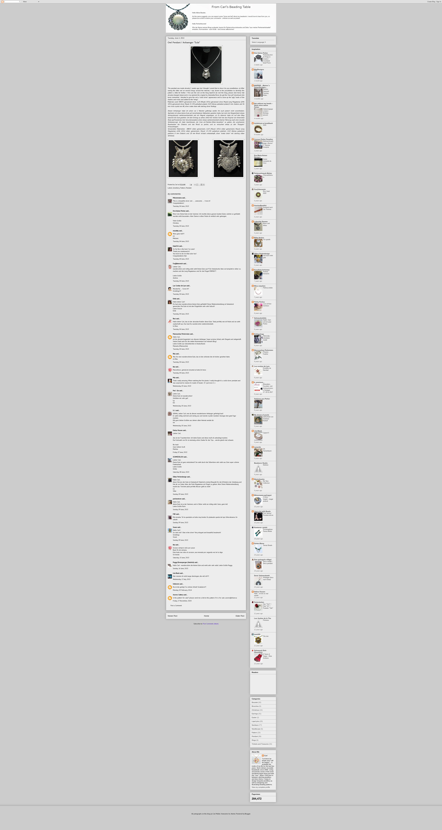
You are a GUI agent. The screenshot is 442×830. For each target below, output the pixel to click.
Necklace (255, 725)
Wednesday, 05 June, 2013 (182, 386)
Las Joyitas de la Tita (262, 618)
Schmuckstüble (260, 318)
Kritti (174, 299)
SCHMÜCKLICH (178, 457)
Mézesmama (177, 198)
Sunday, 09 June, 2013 (180, 494)
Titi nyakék (266, 239)
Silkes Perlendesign (179, 477)
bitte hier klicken (212, 118)
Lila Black (176, 573)
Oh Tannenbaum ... (267, 451)
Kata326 (176, 246)
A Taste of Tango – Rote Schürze (267, 656)
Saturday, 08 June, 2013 (181, 472)
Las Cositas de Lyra (179, 286)
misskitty (176, 231)
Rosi (174, 319)
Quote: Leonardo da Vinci (267, 161)
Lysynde (257, 447)
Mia (174, 378)
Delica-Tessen (177, 430)
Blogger (247, 814)
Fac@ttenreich (178, 263)
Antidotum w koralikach (263, 123)
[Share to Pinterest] (204, 184)
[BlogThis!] (197, 184)
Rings (254, 740)
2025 (264, 125)
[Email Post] (190, 184)
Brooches (255, 706)
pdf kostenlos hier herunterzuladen (184, 120)
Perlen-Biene (259, 543)
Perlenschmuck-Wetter (263, 173)
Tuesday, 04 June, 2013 (181, 206)
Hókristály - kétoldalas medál (267, 338)
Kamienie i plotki (260, 527)
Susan (175, 527)
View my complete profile (261, 787)
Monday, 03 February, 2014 (182, 590)
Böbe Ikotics (259, 238)
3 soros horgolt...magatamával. (268, 499)
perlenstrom (177, 499)
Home (206, 616)
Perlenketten (259, 602)
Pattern (182, 188)
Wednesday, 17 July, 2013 (181, 579)
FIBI (174, 514)
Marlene (265, 465)
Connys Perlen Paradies (263, 139)
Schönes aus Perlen (262, 399)
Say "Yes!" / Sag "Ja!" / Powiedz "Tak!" (268, 606)
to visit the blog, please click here (228, 93)
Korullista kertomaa (261, 270)
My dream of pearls (261, 415)
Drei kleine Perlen (179, 211)
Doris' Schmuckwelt (262, 575)
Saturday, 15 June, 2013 (181, 558)
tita (174, 367)
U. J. (174, 410)
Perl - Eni (176, 391)
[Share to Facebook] (201, 184)
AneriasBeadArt (260, 205)
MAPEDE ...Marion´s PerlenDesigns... (262, 86)
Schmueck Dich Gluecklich (260, 651)
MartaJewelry (259, 479)
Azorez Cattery (178, 595)
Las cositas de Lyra (261, 366)
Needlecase (256, 729)
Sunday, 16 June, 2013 (180, 568)
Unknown (176, 584)
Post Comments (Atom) (210, 624)
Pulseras (266, 620)
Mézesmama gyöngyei (263, 495)
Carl (265, 756)
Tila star (265, 636)
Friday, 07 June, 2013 (180, 452)
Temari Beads (267, 545)
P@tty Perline (259, 302)
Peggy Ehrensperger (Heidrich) (183, 562)
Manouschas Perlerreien (181, 334)
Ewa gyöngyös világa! (263, 559)
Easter (254, 717)
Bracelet (255, 702)
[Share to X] (199, 184)
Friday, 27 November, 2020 (182, 601)
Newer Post (172, 616)
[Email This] (195, 184)
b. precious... (259, 382)
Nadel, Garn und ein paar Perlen (267, 322)
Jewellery (176, 188)
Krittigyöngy (259, 334)
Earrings (255, 714)
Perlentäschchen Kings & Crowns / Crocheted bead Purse (268, 59)
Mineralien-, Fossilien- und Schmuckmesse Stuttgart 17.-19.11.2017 (268, 388)
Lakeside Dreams (261, 221)
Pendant (188, 188)
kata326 (257, 634)
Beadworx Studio (261, 463)
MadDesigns (259, 69)
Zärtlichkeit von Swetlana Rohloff (268, 419)
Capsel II (266, 433)
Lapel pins (255, 721)
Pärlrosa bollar (268, 288)
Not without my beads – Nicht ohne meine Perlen (263, 105)
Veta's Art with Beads (262, 511)
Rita (174, 354)
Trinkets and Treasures (260, 744)
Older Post (240, 616)
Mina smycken (259, 286)
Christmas (255, 710)
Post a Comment (176, 605)
